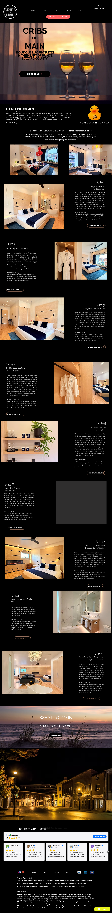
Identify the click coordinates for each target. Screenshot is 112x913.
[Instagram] (18, 872)
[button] (34, 206)
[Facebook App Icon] (20, 872)
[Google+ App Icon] (23, 872)
